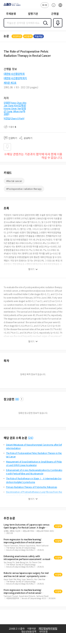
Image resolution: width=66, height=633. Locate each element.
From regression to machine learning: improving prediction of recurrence (23, 541)
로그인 (44, 4)
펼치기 (31, 269)
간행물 (55, 14)
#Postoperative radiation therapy (24, 189)
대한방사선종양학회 (14, 74)
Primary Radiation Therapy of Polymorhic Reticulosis (31, 486)
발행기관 (33, 14)
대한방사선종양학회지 (15, 78)
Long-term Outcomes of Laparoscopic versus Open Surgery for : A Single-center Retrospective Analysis (27, 526)
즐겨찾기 (7, 148)
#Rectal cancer (14, 181)
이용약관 (31, 628)
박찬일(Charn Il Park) (14, 118)
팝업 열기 (22, 399)
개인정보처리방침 (47, 628)
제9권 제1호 (10, 82)
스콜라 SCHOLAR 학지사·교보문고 (11, 5)
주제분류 (11, 14)
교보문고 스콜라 (17, 628)
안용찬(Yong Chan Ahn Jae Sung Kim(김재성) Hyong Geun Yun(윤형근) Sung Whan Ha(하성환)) (15, 108)
